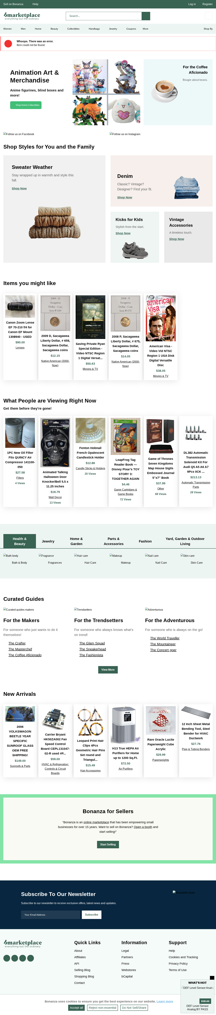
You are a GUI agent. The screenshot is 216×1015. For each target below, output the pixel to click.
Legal (125, 950)
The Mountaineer (163, 644)
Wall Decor (55, 497)
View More (108, 669)
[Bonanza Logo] (21, 16)
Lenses (20, 347)
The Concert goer (163, 650)
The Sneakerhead (92, 649)
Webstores (129, 970)
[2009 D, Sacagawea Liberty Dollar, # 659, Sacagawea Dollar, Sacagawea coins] (55, 337)
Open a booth (143, 827)
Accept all (76, 1007)
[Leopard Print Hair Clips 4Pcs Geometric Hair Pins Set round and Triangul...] (90, 740)
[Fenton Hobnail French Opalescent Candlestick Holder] (90, 461)
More (145, 28)
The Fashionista (91, 655)
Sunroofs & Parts (20, 766)
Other (160, 488)
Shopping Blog (84, 976)
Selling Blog (82, 970)
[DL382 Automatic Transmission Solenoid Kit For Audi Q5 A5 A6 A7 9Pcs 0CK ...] (195, 461)
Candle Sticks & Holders (90, 468)
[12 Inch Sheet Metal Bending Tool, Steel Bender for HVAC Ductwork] (195, 740)
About (78, 950)
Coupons (131, 28)
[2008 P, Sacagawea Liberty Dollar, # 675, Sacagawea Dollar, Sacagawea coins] (125, 337)
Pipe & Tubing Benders (196, 749)
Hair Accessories (90, 770)
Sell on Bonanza (13, 4)
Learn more (165, 1001)
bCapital (127, 976)
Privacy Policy (178, 963)
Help (35, 4)
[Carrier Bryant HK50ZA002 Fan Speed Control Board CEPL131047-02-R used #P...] (55, 740)
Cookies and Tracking (183, 957)
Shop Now (19, 188)
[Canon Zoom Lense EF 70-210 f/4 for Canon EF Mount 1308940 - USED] (20, 337)
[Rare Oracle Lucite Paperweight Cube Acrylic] (160, 740)
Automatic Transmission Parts (196, 484)
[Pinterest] (22, 958)
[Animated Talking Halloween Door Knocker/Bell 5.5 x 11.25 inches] (55, 461)
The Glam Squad (92, 643)
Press (125, 963)
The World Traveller (165, 638)
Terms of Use (178, 970)
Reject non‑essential (102, 1007)
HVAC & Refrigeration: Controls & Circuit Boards (55, 769)
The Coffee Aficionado (25, 655)
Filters (20, 477)
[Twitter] (14, 958)
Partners (127, 957)
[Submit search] (146, 16)
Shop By (208, 28)
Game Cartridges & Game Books (125, 491)
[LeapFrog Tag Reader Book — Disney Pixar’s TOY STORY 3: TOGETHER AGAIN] (125, 461)
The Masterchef (20, 649)
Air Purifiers (126, 768)
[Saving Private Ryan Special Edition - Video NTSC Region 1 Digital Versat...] (90, 337)
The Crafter (17, 643)
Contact (79, 983)
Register (207, 4)
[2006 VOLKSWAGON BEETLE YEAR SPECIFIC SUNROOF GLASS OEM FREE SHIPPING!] (20, 740)
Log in (192, 4)
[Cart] (209, 15)
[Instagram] (30, 958)
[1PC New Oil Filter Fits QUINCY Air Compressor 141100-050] (20, 461)
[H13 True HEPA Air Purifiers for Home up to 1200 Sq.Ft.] (125, 740)
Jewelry (113, 28)
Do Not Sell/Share (134, 1007)
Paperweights (160, 760)
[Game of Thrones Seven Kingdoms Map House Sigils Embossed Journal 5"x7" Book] (160, 461)
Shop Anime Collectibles (27, 105)
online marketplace (96, 822)
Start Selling (108, 844)
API (76, 963)
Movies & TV (90, 369)
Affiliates (80, 957)
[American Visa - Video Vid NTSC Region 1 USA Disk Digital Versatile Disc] (160, 337)
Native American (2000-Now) (55, 363)
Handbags (94, 28)
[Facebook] (6, 958)
